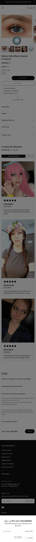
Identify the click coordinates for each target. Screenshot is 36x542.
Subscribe (29, 531)
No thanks (18, 537)
